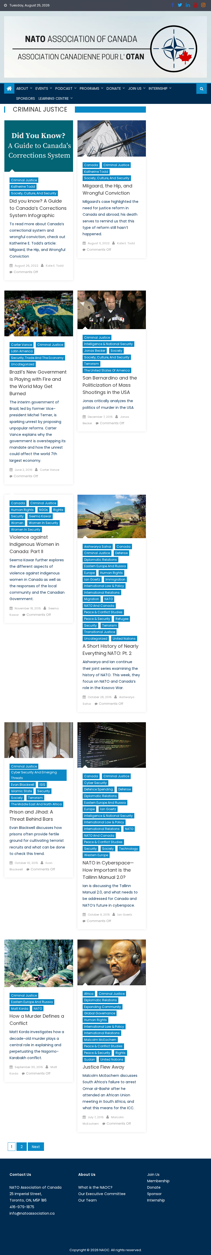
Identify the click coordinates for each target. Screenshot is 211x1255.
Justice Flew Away (103, 1067)
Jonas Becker (94, 350)
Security (17, 516)
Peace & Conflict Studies (103, 612)
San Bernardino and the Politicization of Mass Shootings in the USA (110, 385)
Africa (88, 993)
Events (42, 88)
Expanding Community (102, 1007)
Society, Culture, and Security (33, 193)
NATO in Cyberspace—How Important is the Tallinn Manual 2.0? (108, 870)
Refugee (122, 619)
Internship (158, 88)
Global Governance (99, 1013)
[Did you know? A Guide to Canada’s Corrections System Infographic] (38, 146)
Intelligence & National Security (108, 344)
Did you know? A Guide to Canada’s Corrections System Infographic (38, 208)
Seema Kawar (40, 516)
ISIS (42, 784)
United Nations (124, 638)
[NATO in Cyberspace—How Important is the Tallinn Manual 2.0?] (111, 745)
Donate (114, 88)
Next (36, 1146)
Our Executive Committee (102, 1193)
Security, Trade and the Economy (37, 358)
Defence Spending (98, 789)
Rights (58, 510)
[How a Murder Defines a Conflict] (38, 963)
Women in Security (43, 523)
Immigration (115, 579)
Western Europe (96, 855)
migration (91, 599)
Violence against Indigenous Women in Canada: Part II (34, 544)
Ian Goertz (92, 579)
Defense (121, 553)
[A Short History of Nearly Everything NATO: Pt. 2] (111, 516)
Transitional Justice (99, 632)
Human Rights (22, 510)
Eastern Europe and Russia (105, 566)
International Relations (102, 592)
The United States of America (107, 370)
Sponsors (25, 98)
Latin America (22, 351)
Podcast (64, 88)
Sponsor (154, 1193)
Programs (89, 88)
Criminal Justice (24, 180)
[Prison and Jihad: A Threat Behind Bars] (38, 740)
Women (17, 523)
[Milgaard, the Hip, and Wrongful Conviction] (111, 138)
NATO (108, 599)
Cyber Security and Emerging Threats (34, 775)
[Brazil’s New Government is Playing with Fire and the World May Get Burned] (38, 313)
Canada (91, 165)
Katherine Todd (23, 186)
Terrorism (91, 364)
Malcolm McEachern (100, 1039)
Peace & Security (97, 619)
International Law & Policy (104, 586)
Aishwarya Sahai (97, 546)
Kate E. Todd (55, 266)
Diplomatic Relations (100, 559)
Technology (128, 848)
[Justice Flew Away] (111, 962)
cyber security (95, 783)
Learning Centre (54, 98)
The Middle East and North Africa (36, 804)
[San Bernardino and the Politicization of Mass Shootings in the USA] (111, 310)
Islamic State (21, 791)
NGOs (43, 510)
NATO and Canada (99, 605)
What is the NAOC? (95, 1187)
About (22, 88)
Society (116, 350)
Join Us (135, 88)
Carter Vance (21, 344)
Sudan (89, 1059)
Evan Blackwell (22, 784)
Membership (158, 1181)
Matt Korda (19, 1008)
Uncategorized (22, 364)
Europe (89, 573)
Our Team (87, 1200)
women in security (25, 529)
